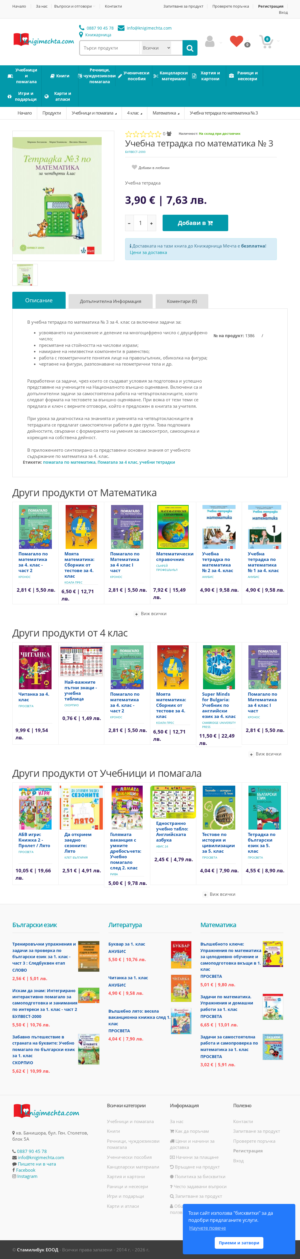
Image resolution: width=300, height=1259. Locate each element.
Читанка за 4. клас (33, 696)
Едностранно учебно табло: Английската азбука (172, 831)
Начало (19, 6)
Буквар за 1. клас (126, 944)
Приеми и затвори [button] (239, 1243)
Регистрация (271, 6)
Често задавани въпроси (200, 1186)
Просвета (25, 706)
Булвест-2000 (135, 152)
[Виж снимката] (64, 195)
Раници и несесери (127, 1186)
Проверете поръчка (230, 6)
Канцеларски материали (133, 1167)
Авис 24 (162, 846)
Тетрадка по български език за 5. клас (261, 842)
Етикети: (32, 462)
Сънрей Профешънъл (167, 568)
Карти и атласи (123, 1206)
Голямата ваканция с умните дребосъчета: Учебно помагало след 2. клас (125, 851)
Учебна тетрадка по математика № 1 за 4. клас (263, 562)
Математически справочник (175, 556)
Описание (39, 300)
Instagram (27, 1176)
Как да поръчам (191, 1131)
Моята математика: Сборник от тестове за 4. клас (79, 565)
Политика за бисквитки (200, 1176)
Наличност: (188, 133)
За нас (41, 6)
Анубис (208, 577)
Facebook (25, 1170)
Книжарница (97, 34)
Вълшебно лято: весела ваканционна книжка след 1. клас (139, 1017)
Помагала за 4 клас (117, 462)
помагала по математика (69, 462)
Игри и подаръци (125, 1196)
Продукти (51, 113)
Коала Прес (73, 582)
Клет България (76, 857)
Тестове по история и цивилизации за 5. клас (218, 842)
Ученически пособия (129, 1157)
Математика (165, 113)
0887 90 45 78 (100, 28)
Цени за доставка (148, 252)
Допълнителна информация (110, 301)
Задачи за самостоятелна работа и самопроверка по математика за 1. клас (229, 1043)
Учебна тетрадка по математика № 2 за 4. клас (217, 562)
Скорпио (71, 705)
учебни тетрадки (157, 462)
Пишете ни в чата (37, 1164)
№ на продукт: (229, 335)
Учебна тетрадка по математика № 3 (224, 113)
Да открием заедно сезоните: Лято (78, 842)
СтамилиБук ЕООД (37, 1250)
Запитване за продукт (183, 6)
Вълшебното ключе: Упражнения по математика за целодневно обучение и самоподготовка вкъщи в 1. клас (230, 956)
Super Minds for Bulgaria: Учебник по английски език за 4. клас (219, 705)
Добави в (192, 223)
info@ (149, 28)
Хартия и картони (126, 1176)
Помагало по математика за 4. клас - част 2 (33, 562)
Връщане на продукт (197, 1167)
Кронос (24, 577)
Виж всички (153, 613)
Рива (114, 874)
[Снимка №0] (25, 275)
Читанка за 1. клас (128, 977)
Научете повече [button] (207, 1228)
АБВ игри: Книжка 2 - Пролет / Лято (34, 839)
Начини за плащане (197, 1157)
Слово (19, 970)
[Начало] (43, 39)
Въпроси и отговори (73, 6)
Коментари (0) (182, 301)
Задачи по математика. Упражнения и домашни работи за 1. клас (226, 1003)
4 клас (133, 113)
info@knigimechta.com (41, 1157)
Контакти (113, 6)
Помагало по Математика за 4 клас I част (124, 562)
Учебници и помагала (93, 113)
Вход (283, 12)
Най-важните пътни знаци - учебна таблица (80, 690)
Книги (113, 1131)
